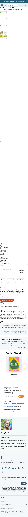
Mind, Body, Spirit (4, 304)
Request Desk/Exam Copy (7, 300)
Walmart (3, 286)
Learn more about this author (8, 451)
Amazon (3, 279)
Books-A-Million (20, 279)
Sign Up (21, 396)
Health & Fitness (4, 306)
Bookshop (3, 283)
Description (3, 287)
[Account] (23, 5)
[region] (14, 366)
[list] (14, 192)
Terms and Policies (6, 505)
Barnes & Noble (11, 279)
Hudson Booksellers (12, 283)
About (2, 497)
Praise (1, 321)
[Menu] (2, 5)
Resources (4, 501)
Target (21, 283)
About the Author (4, 308)
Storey (1, 256)
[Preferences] (20, 5)
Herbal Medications (14, 306)
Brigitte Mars (4, 247)
